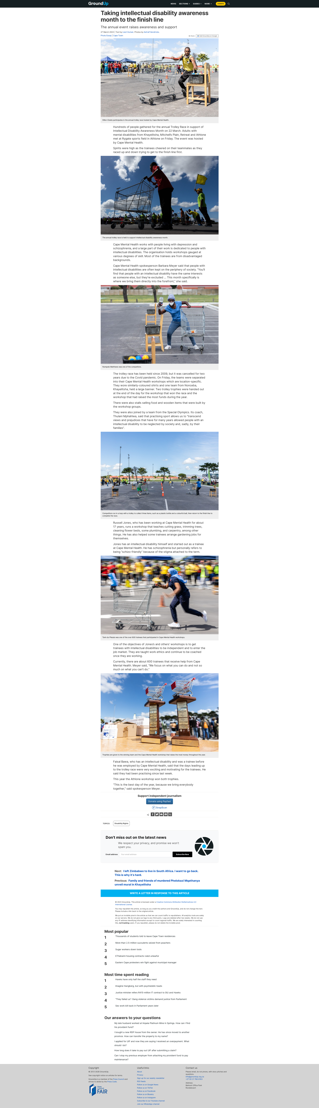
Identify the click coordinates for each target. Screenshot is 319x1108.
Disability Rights (121, 823)
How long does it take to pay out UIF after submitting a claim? (145, 1050)
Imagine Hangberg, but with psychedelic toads (138, 986)
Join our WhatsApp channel (148, 1104)
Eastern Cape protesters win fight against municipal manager (145, 962)
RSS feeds (141, 1081)
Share (193, 36)
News (173, 4)
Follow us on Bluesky (145, 1094)
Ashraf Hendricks (151, 32)
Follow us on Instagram (146, 1097)
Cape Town (118, 35)
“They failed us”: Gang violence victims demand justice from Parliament (151, 999)
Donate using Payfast (159, 801)
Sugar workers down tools (128, 949)
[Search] (229, 4)
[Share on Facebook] (153, 815)
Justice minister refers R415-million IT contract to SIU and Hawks (148, 992)
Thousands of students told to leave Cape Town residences (145, 936)
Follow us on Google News (147, 1084)
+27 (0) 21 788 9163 (194, 1079)
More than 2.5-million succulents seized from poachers (142, 943)
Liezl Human (128, 32)
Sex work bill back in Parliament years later (137, 1006)
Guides (197, 4)
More (208, 4)
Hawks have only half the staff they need (136, 979)
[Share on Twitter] (157, 815)
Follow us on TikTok (145, 1088)
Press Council (118, 1079)
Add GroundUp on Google (208, 36)
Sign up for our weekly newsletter (150, 1078)
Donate (221, 4)
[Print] (166, 815)
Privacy (140, 1075)
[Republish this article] (170, 815)
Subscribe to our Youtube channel (151, 1101)
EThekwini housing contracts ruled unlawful (137, 956)
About (139, 1072)
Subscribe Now (182, 854)
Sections (184, 4)
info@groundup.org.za (195, 1077)
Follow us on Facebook (146, 1091)
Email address (112, 854)
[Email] (162, 815)
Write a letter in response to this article (159, 893)
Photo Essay (106, 35)
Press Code (112, 1082)
